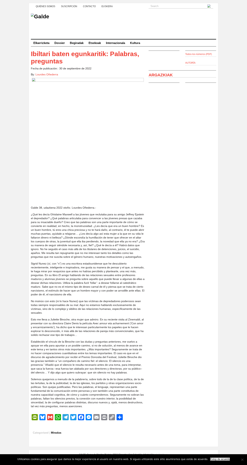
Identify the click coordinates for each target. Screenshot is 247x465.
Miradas (56, 432)
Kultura (135, 43)
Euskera (107, 6)
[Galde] (123, 25)
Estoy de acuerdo (220, 459)
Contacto (89, 6)
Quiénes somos (45, 6)
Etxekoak (95, 43)
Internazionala (115, 43)
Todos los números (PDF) (198, 54)
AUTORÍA (190, 62)
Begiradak (77, 43)
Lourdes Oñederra (47, 74)
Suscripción (69, 6)
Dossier (59, 43)
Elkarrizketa (41, 43)
